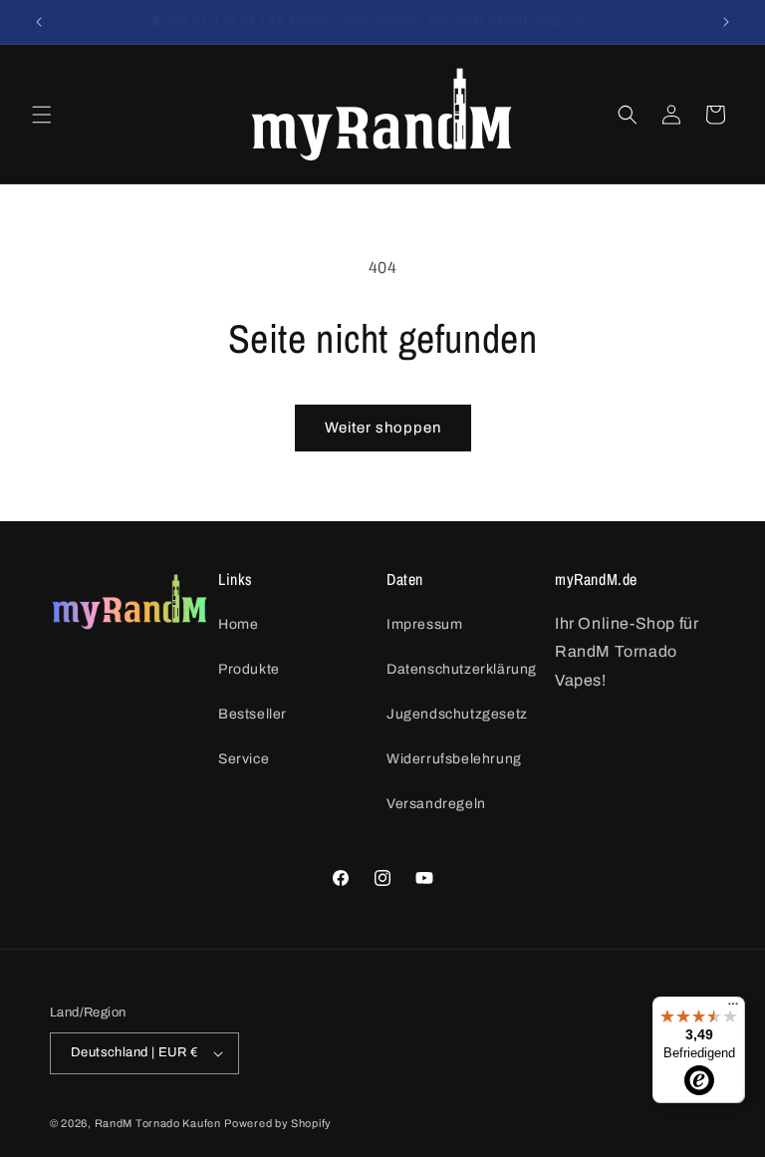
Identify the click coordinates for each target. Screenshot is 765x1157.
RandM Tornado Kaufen (158, 1123)
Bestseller (252, 714)
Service (243, 758)
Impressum (424, 624)
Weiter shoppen (383, 427)
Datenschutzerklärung (461, 669)
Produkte (249, 669)
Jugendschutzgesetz (457, 714)
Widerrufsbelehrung (454, 758)
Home (238, 624)
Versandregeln (436, 803)
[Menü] (733, 1008)
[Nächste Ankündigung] (726, 22)
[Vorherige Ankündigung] (39, 22)
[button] (42, 115)
